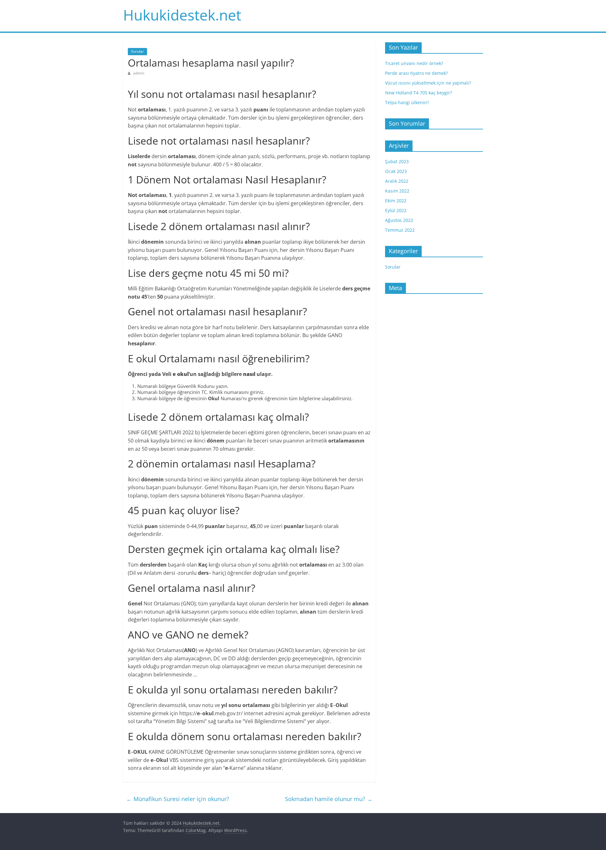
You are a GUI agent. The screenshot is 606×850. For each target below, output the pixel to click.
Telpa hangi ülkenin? (407, 102)
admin (138, 73)
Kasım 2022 (397, 191)
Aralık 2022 (396, 181)
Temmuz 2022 (400, 230)
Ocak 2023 (396, 171)
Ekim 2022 (396, 201)
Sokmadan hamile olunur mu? (328, 799)
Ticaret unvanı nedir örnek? (414, 63)
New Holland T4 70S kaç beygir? (418, 93)
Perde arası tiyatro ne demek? (416, 73)
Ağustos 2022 (399, 220)
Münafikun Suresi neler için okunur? (177, 799)
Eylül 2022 (396, 210)
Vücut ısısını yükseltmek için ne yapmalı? (428, 83)
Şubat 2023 (397, 161)
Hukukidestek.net (182, 15)
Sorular (137, 51)
